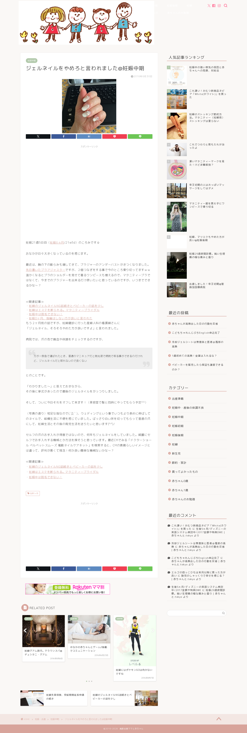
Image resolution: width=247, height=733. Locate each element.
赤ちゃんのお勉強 (178, 12)
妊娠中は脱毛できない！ (46, 314)
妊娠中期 (152, 5)
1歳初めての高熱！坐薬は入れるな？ (194, 355)
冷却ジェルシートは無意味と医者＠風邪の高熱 (197, 344)
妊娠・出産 (40, 719)
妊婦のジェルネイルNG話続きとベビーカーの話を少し (66, 306)
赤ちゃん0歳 (93, 12)
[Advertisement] (89, 192)
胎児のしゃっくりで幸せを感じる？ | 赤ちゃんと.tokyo (198, 577)
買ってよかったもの (146, 12)
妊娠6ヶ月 (33, 493)
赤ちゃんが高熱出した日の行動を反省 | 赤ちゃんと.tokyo (198, 548)
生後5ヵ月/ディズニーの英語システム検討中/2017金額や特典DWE (197, 588)
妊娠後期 (172, 5)
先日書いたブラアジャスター (45, 270)
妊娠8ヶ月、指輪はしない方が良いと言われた (60, 318)
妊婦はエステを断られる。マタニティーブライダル (64, 310)
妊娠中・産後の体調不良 (83, 5)
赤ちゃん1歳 (117, 12)
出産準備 (112, 5)
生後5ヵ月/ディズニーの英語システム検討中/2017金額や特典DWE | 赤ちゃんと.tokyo (198, 532)
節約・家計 (75, 20)
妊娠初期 (132, 5)
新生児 (72, 12)
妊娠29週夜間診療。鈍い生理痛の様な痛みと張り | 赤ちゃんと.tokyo (198, 593)
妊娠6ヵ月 (57, 243)
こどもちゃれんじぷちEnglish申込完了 (196, 332)
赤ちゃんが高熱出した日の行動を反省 (195, 323)
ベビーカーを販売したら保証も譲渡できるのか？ (197, 367)
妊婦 (189, 5)
